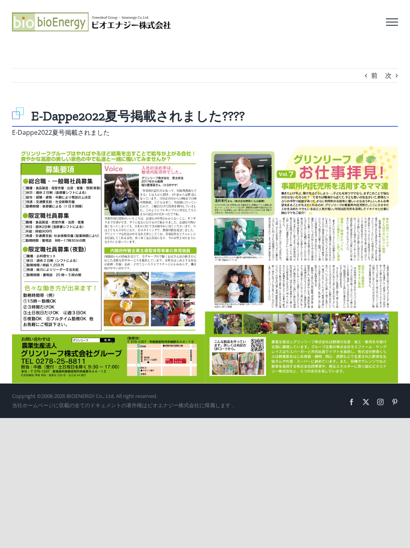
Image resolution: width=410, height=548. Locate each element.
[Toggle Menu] (392, 22)
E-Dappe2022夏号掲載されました (61, 132)
